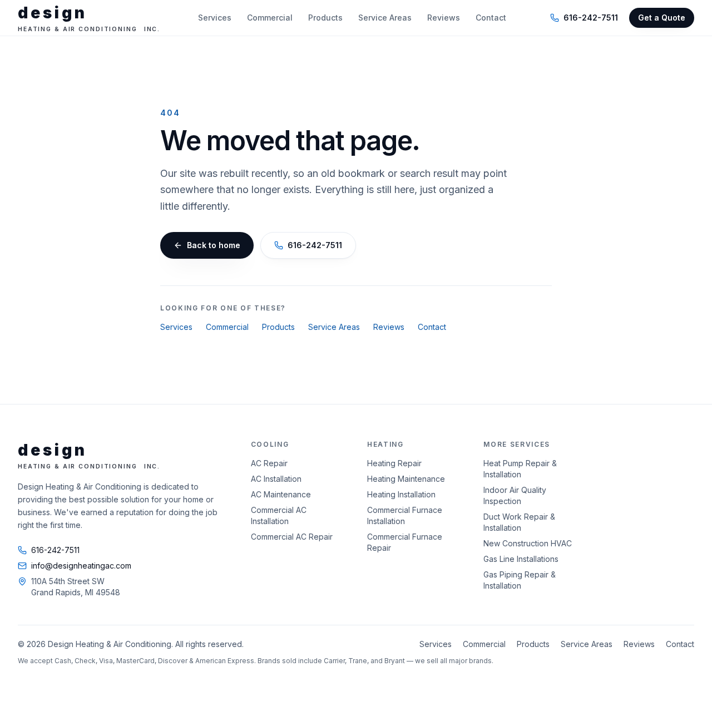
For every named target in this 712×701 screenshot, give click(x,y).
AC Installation (276, 478)
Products (325, 17)
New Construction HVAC (527, 543)
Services (214, 17)
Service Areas (385, 17)
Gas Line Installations (520, 559)
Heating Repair (394, 463)
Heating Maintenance (406, 478)
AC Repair (269, 463)
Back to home (213, 245)
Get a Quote (661, 17)
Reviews (443, 17)
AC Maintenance (281, 494)
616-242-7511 (590, 17)
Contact (491, 17)
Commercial (270, 17)
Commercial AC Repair (292, 536)
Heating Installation (401, 494)
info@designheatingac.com (81, 565)
